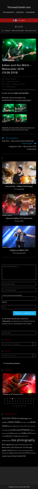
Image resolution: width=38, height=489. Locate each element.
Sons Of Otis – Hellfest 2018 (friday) (19, 186)
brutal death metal (25, 422)
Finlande (7, 430)
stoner (34, 453)
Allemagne (25, 418)
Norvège (29, 447)
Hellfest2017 (9, 436)
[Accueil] (2, 30)
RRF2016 (28, 453)
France (25, 429)
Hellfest (11, 433)
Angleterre (15, 128)
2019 (18, 418)
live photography (23, 440)
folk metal (16, 430)
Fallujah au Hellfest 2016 (19, 250)
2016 (4, 418)
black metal (14, 421)
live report (6, 444)
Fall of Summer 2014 (21, 426)
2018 (10, 128)
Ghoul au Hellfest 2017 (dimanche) (19, 218)
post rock (25, 130)
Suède (4, 456)
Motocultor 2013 (17, 445)
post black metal (20, 450)
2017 (9, 418)
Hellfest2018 (17, 436)
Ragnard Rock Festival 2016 (18, 453)
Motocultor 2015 (8, 447)
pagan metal (6, 450)
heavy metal (5, 433)
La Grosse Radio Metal (23, 100)
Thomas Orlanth (10, 79)
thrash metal (17, 456)
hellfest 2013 (17, 433)
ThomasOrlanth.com (19, 7)
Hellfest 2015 (27, 433)
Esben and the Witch (25, 128)
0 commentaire (10, 87)
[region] (19, 391)
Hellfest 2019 (25, 436)
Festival (7, 84)
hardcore (32, 430)
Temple (9, 456)
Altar (30, 418)
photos (14, 450)
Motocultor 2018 (19, 84)
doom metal (11, 426)
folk (11, 430)
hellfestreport (6, 441)
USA (24, 456)
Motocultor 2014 (27, 445)
